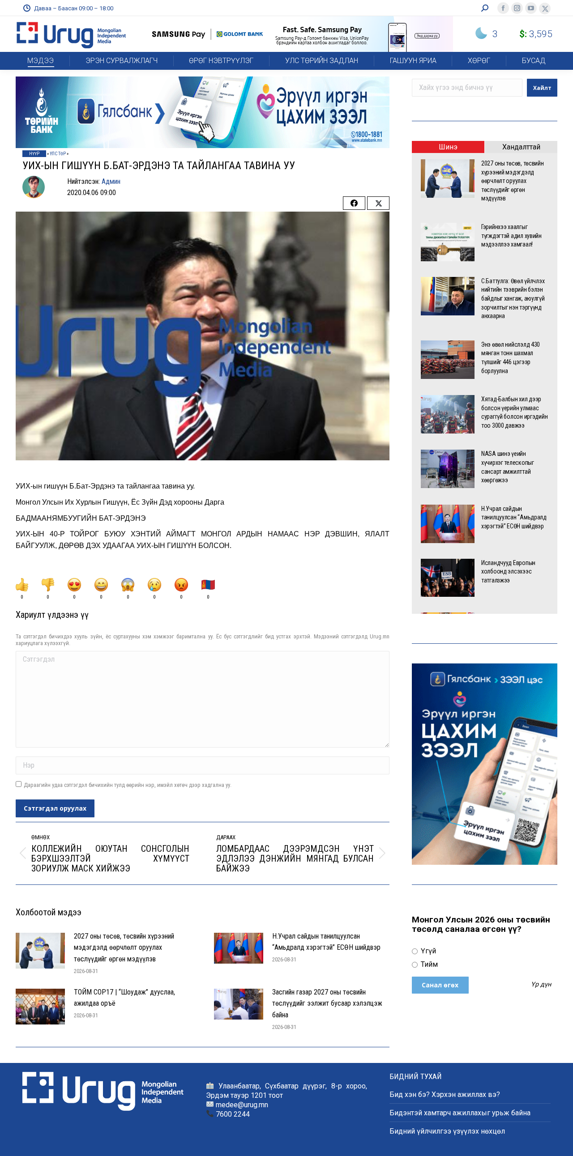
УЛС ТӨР (58, 153)
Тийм (428, 964)
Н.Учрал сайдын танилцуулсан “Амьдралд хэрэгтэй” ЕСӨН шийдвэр (326, 942)
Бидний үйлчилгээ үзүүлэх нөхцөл (447, 1131)
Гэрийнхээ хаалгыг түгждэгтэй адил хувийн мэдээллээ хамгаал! (511, 235)
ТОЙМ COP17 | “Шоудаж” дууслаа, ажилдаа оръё (124, 998)
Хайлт (542, 88)
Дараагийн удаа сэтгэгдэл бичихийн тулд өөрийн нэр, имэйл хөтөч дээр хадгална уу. (127, 785)
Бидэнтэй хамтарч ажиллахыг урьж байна (459, 1113)
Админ (111, 181)
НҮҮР (34, 153)
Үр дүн (541, 985)
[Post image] (40, 951)
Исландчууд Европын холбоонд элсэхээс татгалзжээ (508, 571)
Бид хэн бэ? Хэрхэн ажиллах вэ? (444, 1094)
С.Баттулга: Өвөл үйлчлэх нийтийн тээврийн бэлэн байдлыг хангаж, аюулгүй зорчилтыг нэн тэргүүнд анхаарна (513, 298)
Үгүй (427, 951)
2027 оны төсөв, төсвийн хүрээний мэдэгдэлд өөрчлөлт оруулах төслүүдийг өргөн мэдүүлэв (124, 947)
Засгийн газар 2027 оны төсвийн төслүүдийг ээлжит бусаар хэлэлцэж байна (327, 1003)
